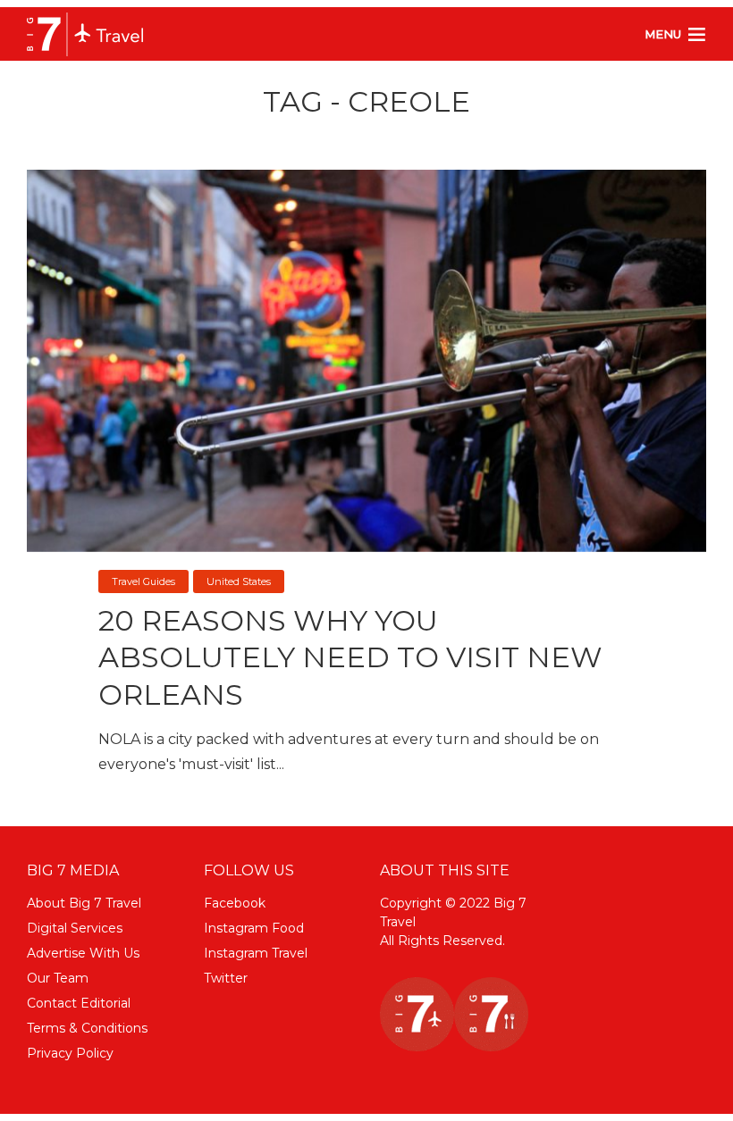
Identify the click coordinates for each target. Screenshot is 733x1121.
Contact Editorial (79, 1003)
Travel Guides (143, 581)
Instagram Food (254, 928)
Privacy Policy (70, 1053)
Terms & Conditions (87, 1028)
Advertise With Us (83, 953)
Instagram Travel (256, 953)
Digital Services (74, 928)
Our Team (57, 978)
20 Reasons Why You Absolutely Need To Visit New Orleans (350, 658)
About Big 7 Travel (84, 903)
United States (238, 581)
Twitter (226, 978)
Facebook (234, 903)
